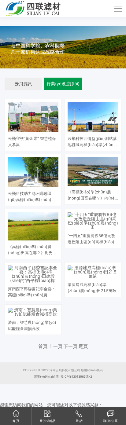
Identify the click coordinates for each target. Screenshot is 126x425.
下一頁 (70, 346)
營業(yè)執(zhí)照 (46, 376)
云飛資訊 (23, 83)
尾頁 (83, 346)
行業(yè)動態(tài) (63, 83)
